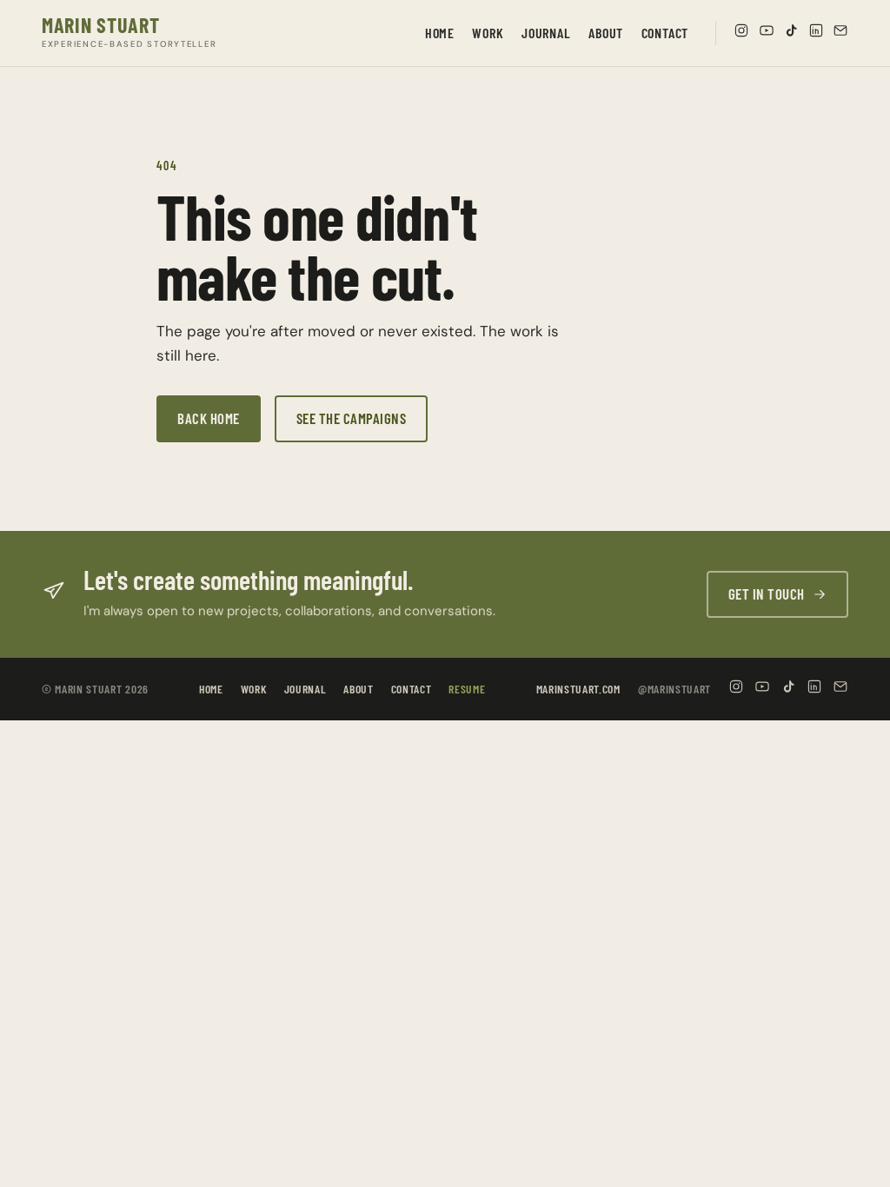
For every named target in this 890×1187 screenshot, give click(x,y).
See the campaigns (351, 418)
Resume (466, 688)
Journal (546, 32)
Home (440, 32)
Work (487, 32)
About (605, 32)
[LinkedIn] (816, 33)
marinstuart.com (578, 688)
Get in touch (766, 593)
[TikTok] (791, 33)
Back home (208, 418)
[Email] (840, 33)
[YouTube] (766, 33)
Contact (665, 32)
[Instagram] (741, 33)
